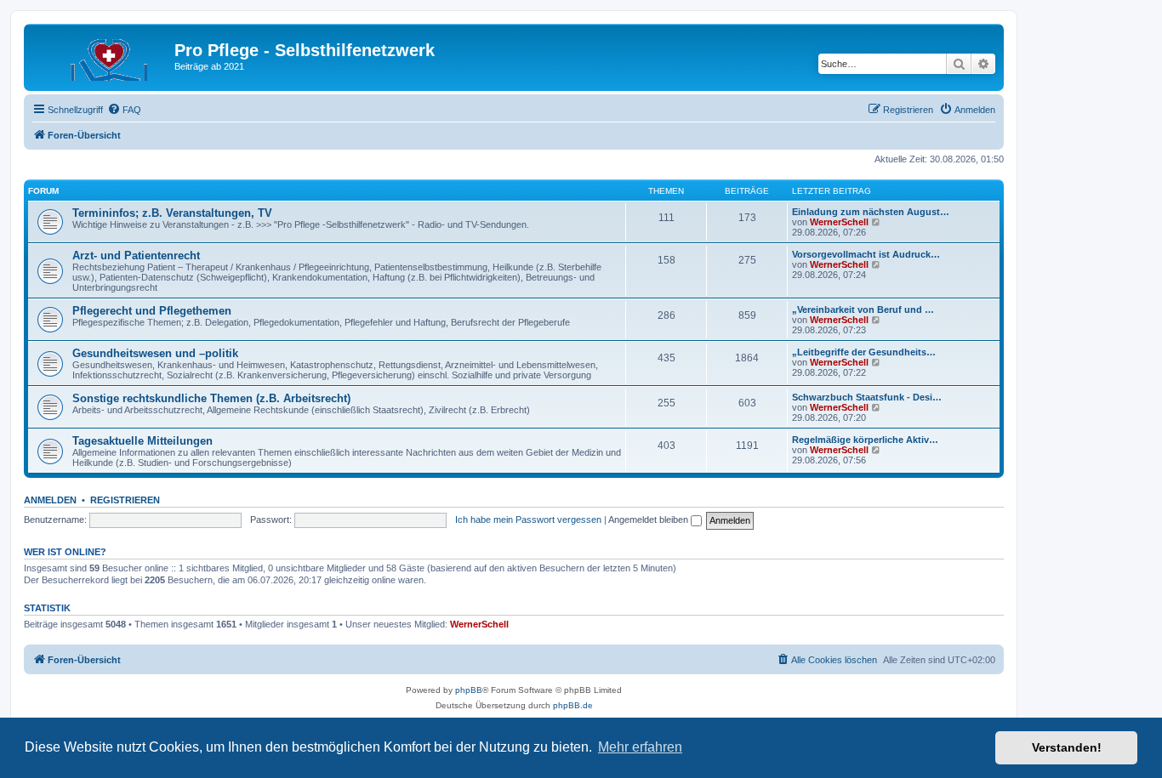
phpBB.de (573, 705)
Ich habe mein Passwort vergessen (528, 519)
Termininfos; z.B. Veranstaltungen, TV (172, 213)
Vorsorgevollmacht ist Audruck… (866, 254)
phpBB (468, 690)
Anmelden (50, 500)
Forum (43, 191)
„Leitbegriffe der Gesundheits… (864, 352)
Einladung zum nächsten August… (870, 212)
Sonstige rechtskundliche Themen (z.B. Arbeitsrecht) (211, 398)
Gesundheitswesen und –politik (155, 353)
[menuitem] (124, 109)
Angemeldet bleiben (649, 519)
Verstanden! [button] (1067, 747)
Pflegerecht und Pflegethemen (151, 310)
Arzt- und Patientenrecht (136, 255)
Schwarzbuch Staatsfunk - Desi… (867, 397)
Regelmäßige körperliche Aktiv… (865, 439)
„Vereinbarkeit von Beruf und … (863, 309)
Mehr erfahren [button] (640, 747)
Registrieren (125, 500)
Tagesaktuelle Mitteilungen (142, 440)
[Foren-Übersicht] (101, 55)
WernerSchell (839, 222)
